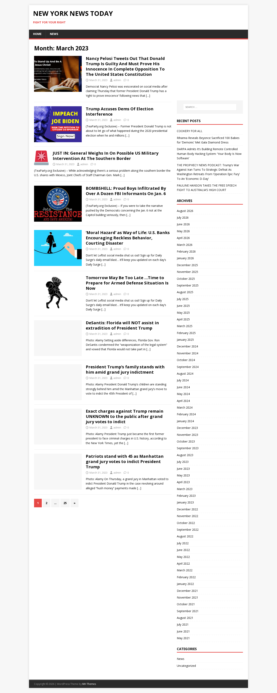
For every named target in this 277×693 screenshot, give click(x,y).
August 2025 (185, 292)
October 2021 (186, 604)
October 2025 (186, 279)
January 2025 (185, 340)
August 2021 (185, 618)
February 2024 (186, 414)
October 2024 (186, 360)
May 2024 (183, 394)
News (54, 34)
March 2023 (184, 489)
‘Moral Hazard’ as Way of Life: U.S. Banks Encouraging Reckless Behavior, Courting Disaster (128, 238)
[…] (148, 96)
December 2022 (187, 509)
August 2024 (185, 373)
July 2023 (183, 462)
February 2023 (186, 496)
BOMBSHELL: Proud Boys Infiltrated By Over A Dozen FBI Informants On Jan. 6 (126, 190)
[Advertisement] (210, 69)
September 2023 (188, 448)
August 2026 (185, 211)
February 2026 (186, 251)
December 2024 (187, 346)
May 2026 (183, 231)
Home (37, 34)
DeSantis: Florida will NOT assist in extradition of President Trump (122, 325)
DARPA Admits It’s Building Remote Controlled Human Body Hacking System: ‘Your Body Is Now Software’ (209, 153)
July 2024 (183, 380)
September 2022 (188, 529)
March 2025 (184, 326)
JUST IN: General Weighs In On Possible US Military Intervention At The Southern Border (105, 155)
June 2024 (183, 387)
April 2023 (183, 482)
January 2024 (185, 421)
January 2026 (185, 258)
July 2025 (183, 299)
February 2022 (186, 577)
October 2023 (186, 441)
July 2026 (183, 217)
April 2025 (183, 319)
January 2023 (185, 502)
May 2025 (183, 313)
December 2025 (187, 265)
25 (65, 503)
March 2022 (184, 570)
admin (117, 80)
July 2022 (183, 543)
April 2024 (183, 401)
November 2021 (187, 597)
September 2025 (188, 285)
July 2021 (183, 624)
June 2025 (183, 306)
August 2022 (185, 536)
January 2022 (185, 584)
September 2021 (188, 611)
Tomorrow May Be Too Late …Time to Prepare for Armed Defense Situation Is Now (127, 283)
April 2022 (183, 563)
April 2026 (183, 238)
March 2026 (184, 245)
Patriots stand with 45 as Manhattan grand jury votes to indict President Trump (125, 461)
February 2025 (186, 333)
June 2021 (183, 631)
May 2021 (183, 638)
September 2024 (188, 367)
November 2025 (187, 272)
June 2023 (183, 469)
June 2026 (183, 224)
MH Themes (89, 684)
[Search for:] (210, 107)
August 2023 (185, 455)
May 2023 (183, 475)
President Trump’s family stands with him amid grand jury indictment (125, 369)
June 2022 (183, 550)
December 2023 (187, 428)
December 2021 (187, 591)
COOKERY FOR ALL (189, 131)
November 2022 (187, 516)
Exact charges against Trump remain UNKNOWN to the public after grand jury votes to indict (124, 416)
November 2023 (187, 435)
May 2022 (183, 557)
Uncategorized (186, 666)
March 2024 (184, 407)
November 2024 (187, 353)
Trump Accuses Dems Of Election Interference (120, 111)
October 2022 (186, 523)
